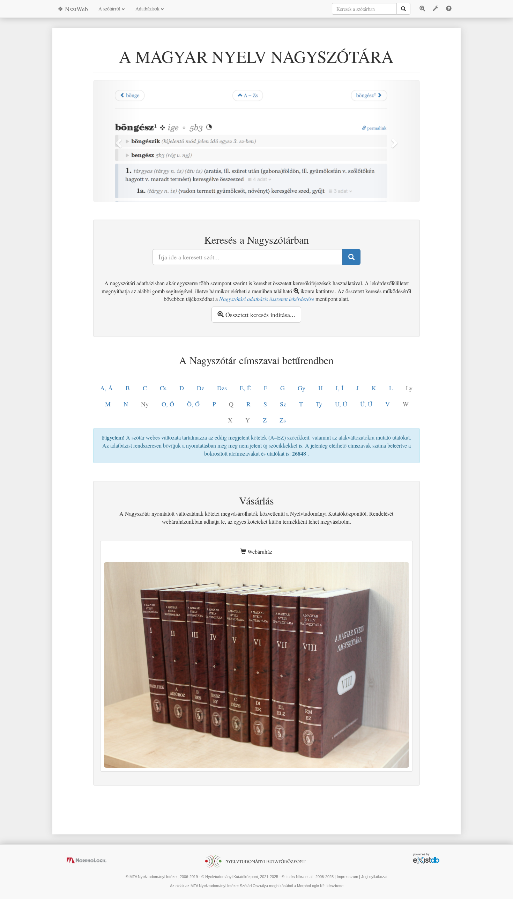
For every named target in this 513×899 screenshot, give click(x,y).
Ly (409, 388)
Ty (319, 404)
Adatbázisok (148, 8)
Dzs (222, 388)
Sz (283, 404)
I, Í (339, 388)
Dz (200, 388)
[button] (117, 141)
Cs (163, 388)
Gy (301, 388)
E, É (245, 388)
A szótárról (110, 8)
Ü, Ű (366, 404)
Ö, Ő (193, 404)
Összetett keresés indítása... (259, 314)
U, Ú (341, 404)
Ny (145, 404)
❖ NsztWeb (73, 9)
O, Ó (168, 404)
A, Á (106, 388)
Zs (283, 420)
